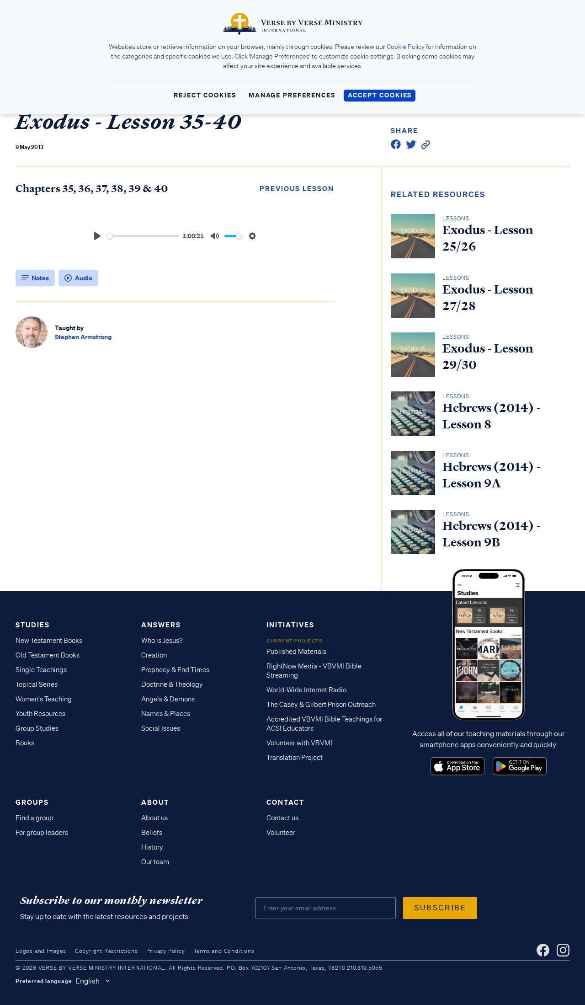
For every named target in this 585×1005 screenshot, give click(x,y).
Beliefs (151, 833)
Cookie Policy (406, 47)
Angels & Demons (168, 699)
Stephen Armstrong (83, 336)
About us (154, 818)
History (152, 847)
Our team (155, 862)
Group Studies (37, 728)
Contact (285, 802)
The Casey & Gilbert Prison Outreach (321, 704)
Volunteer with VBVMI (299, 743)
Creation (154, 655)
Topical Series (37, 684)
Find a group (34, 818)
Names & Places (165, 714)
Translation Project (294, 758)
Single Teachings (41, 670)
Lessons (455, 218)
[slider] (143, 236)
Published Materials (296, 651)
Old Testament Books (48, 655)
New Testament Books (49, 640)
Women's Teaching (44, 699)
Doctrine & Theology (172, 684)
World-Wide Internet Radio (306, 690)
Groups (32, 802)
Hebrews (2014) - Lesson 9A (491, 475)
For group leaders (42, 833)
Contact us (282, 818)
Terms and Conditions (224, 951)
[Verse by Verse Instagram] (563, 950)
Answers (161, 624)
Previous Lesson (297, 188)
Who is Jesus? (162, 640)
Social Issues (160, 728)
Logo (457, 766)
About (155, 802)
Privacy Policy (165, 951)
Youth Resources (40, 714)
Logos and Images (41, 951)
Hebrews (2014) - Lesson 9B (491, 534)
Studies (33, 624)
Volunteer (280, 833)
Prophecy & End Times (175, 670)
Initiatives (290, 624)
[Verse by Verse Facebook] (543, 950)
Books (25, 743)
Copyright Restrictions (106, 951)
